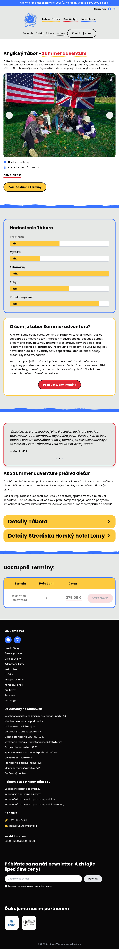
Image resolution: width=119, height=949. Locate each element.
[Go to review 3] (62, 452)
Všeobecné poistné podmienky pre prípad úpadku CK (35, 716)
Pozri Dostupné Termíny (24, 187)
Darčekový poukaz (15, 773)
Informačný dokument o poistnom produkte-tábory (34, 804)
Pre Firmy (10, 690)
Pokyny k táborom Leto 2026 (21, 747)
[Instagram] (114, 9)
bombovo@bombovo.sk (23, 826)
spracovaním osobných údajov (36, 886)
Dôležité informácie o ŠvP (19, 757)
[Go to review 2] (59, 452)
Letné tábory (12, 648)
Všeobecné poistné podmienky (22, 789)
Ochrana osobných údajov (20, 726)
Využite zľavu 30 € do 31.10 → (82, 2)
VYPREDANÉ (100, 598)
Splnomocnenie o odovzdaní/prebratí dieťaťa (31, 752)
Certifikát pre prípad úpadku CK (23, 731)
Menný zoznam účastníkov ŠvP (22, 768)
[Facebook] (109, 9)
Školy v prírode (13, 653)
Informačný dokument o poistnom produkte (30, 799)
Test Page (10, 700)
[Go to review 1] (56, 452)
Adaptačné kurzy (14, 664)
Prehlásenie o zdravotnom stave (23, 763)
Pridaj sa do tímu (14, 679)
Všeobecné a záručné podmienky (24, 721)
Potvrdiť (93, 878)
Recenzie (10, 695)
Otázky (9, 674)
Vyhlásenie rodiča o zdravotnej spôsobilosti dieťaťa (33, 742)
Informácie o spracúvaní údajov (23, 794)
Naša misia (11, 669)
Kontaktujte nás (81, 33)
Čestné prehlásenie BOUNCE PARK (24, 737)
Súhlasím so (30, 886)
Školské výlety (13, 659)
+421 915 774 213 (18, 820)
